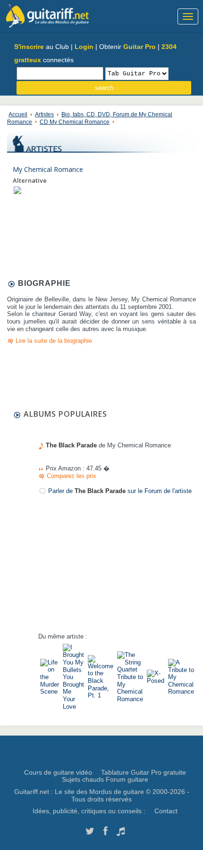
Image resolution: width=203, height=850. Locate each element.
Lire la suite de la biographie (54, 340)
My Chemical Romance (48, 169)
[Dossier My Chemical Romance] (17, 190)
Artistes (44, 114)
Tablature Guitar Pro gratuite (143, 772)
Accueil (17, 114)
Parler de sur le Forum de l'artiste (120, 490)
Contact (166, 811)
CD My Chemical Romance (75, 122)
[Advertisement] (109, 568)
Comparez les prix (71, 475)
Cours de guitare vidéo (58, 772)
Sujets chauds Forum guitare (105, 779)
